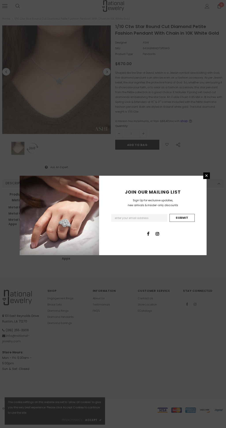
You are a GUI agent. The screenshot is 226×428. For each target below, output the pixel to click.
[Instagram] (157, 233)
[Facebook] (148, 233)
